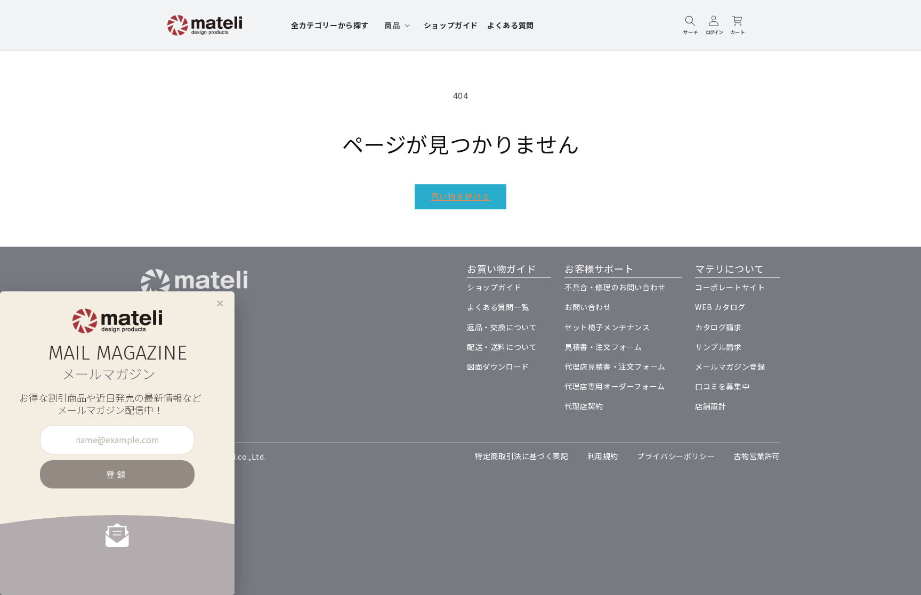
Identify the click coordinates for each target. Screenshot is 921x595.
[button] (396, 25)
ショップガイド (494, 287)
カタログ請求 (718, 327)
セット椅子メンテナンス (607, 327)
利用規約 (602, 456)
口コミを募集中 (722, 386)
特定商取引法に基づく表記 (521, 456)
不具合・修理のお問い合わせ (615, 287)
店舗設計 (710, 406)
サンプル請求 (718, 346)
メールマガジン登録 (730, 366)
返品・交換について (502, 327)
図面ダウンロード (498, 366)
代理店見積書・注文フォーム (615, 366)
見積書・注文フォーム (603, 346)
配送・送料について (502, 346)
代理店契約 (583, 406)
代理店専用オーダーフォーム (614, 386)
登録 (117, 474)
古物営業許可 (756, 456)
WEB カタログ (720, 306)
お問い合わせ (587, 306)
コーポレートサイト (730, 287)
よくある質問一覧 (498, 306)
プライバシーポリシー (676, 456)
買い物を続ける (460, 196)
